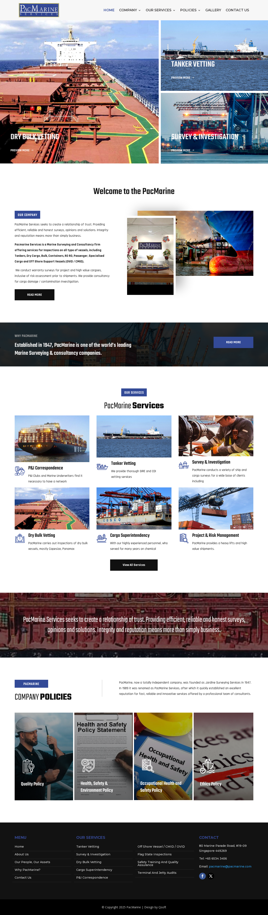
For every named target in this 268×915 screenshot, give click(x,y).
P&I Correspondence (92, 877)
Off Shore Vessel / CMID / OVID (161, 846)
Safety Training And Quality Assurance (158, 864)
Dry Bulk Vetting (88, 862)
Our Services (158, 10)
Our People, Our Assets (32, 862)
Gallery (213, 10)
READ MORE (34, 295)
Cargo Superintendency (94, 870)
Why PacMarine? (27, 870)
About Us (22, 854)
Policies (188, 10)
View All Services (134, 565)
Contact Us (237, 10)
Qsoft (162, 907)
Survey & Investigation (93, 854)
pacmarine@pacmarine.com (230, 866)
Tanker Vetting (87, 846)
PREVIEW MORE (20, 150)
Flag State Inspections (155, 854)
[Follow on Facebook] (202, 876)
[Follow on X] (210, 876)
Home (109, 10)
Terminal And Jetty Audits (157, 873)
